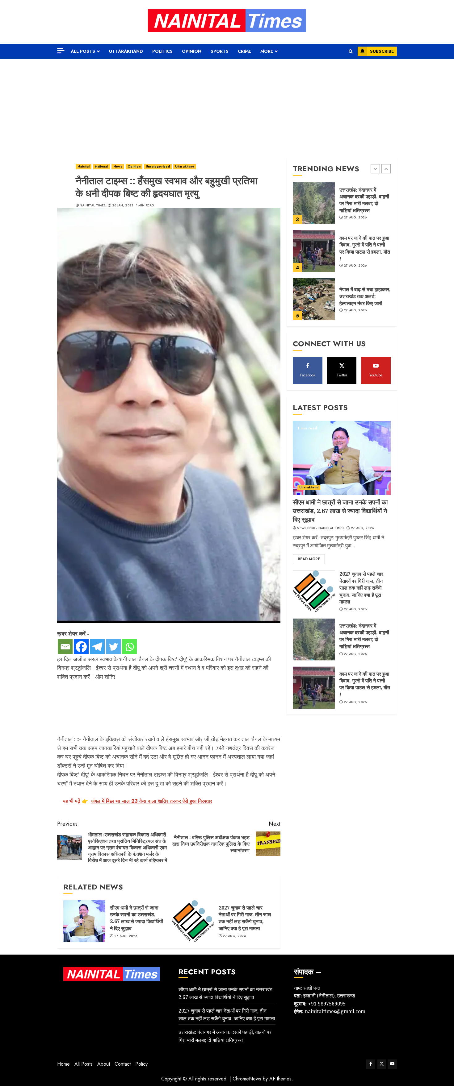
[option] (342, 206)
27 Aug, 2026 (125, 936)
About (103, 1063)
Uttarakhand (126, 51)
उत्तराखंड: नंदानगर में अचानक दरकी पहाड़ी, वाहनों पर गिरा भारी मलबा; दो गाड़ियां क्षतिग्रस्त (364, 200)
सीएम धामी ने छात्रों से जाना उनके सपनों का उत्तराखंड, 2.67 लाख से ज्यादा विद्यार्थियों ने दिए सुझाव (136, 918)
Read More (309, 559)
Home (63, 1063)
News (117, 166)
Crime (244, 51)
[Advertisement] (227, 105)
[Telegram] (97, 646)
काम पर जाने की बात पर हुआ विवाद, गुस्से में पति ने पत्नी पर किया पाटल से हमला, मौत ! (364, 248)
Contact (123, 1063)
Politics (162, 51)
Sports (220, 51)
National (101, 166)
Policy (141, 1063)
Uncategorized (158, 166)
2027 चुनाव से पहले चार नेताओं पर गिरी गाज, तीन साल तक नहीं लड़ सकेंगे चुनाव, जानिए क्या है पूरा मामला (245, 918)
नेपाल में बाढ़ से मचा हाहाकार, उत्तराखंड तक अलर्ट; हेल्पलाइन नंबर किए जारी (365, 296)
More (266, 51)
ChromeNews (247, 1078)
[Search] (351, 51)
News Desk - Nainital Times (320, 528)
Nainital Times (92, 205)
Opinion (191, 51)
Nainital (84, 166)
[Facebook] (81, 646)
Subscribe (382, 51)
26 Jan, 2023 (123, 205)
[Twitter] (113, 646)
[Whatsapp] (129, 646)
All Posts (83, 51)
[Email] (65, 646)
